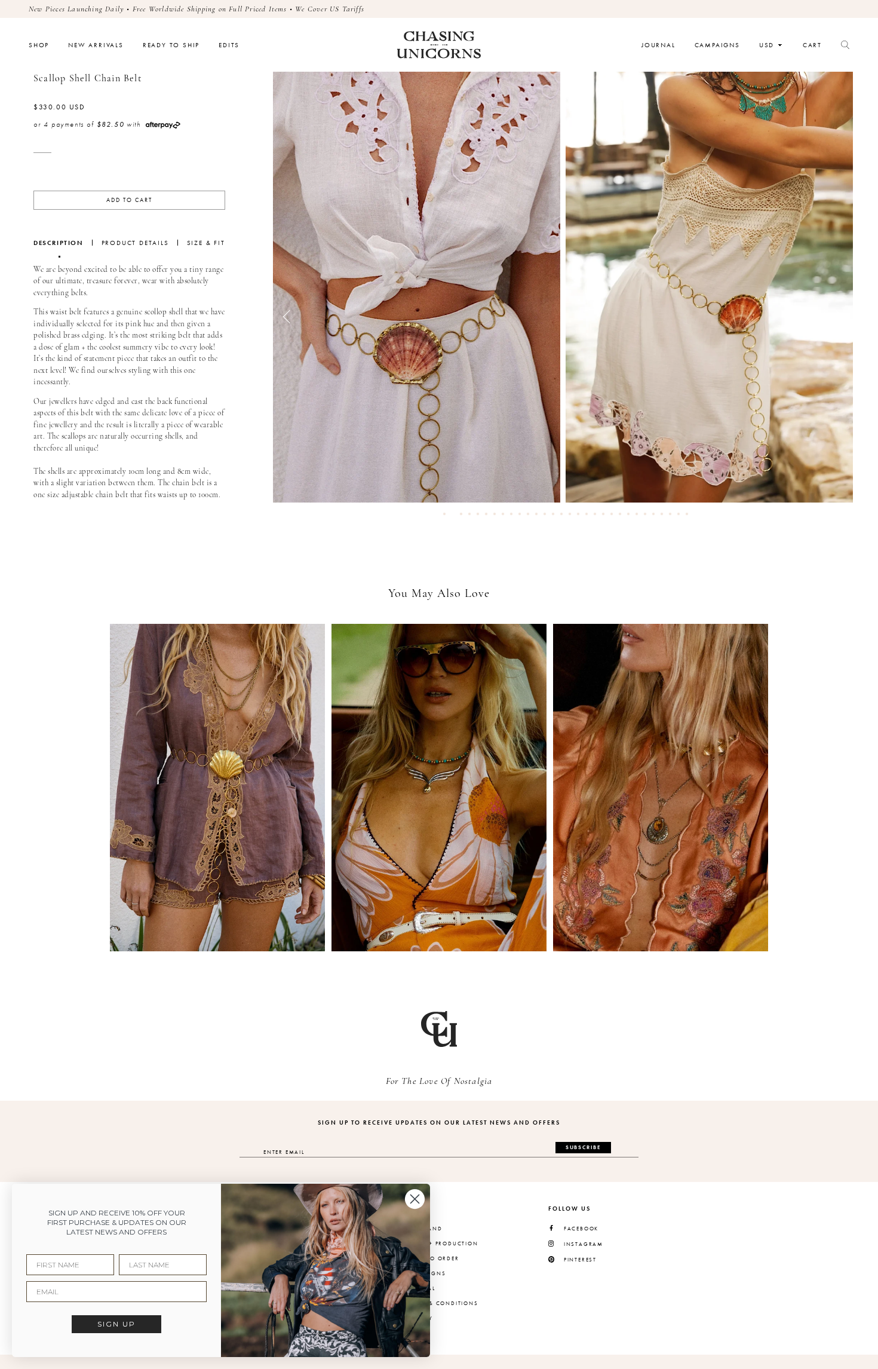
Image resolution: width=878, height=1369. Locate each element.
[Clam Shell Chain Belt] (218, 787)
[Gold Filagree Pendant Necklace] (661, 787)
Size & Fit (206, 243)
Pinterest (580, 1260)
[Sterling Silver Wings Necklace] (439, 787)
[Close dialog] (414, 1199)
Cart (812, 45)
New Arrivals (96, 45)
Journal (658, 45)
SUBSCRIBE (583, 1147)
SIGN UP (116, 1323)
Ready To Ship (171, 45)
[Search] (845, 45)
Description (58, 243)
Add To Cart (129, 200)
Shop (39, 45)
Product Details (135, 243)
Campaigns (717, 45)
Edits (229, 45)
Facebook (581, 1229)
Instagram (583, 1244)
